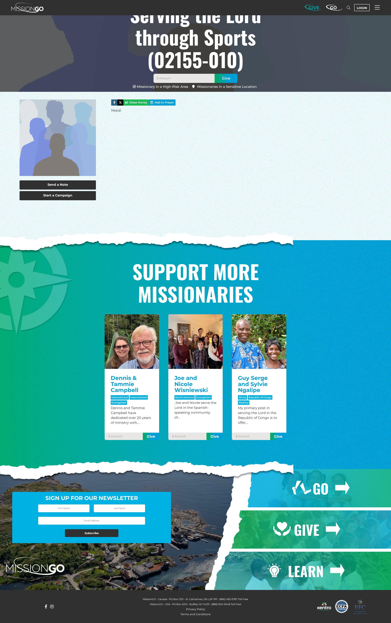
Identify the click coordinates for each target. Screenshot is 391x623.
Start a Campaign (57, 195)
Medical (244, 402)
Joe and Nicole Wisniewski (191, 384)
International (119, 397)
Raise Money (138, 102)
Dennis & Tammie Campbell (124, 384)
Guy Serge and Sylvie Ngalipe (253, 384)
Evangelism (118, 402)
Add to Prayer (164, 102)
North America (184, 397)
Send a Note (58, 185)
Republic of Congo (260, 397)
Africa (242, 397)
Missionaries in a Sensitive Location (227, 87)
